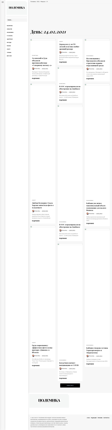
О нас (88, 417)
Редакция (94, 417)
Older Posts (70, 385)
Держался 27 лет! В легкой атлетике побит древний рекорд (69, 46)
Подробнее (36, 78)
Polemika (37, 68)
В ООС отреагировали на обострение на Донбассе (69, 87)
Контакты (106, 417)
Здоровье (10, 39)
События (9, 29)
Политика (10, 25)
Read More (43, 46)
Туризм (9, 52)
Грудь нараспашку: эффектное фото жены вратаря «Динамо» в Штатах (42, 348)
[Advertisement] (70, 16)
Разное (9, 45)
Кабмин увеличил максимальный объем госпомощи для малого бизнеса (96, 206)
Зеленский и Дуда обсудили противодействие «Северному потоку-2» (42, 61)
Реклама (100, 417)
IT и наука (9, 35)
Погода (9, 42)
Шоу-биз (9, 55)
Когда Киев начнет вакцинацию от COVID (69, 364)
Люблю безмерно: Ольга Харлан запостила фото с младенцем (43, 205)
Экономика (10, 32)
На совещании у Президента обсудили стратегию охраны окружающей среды (95, 62)
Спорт (8, 49)
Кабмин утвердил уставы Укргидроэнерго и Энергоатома (97, 350)
